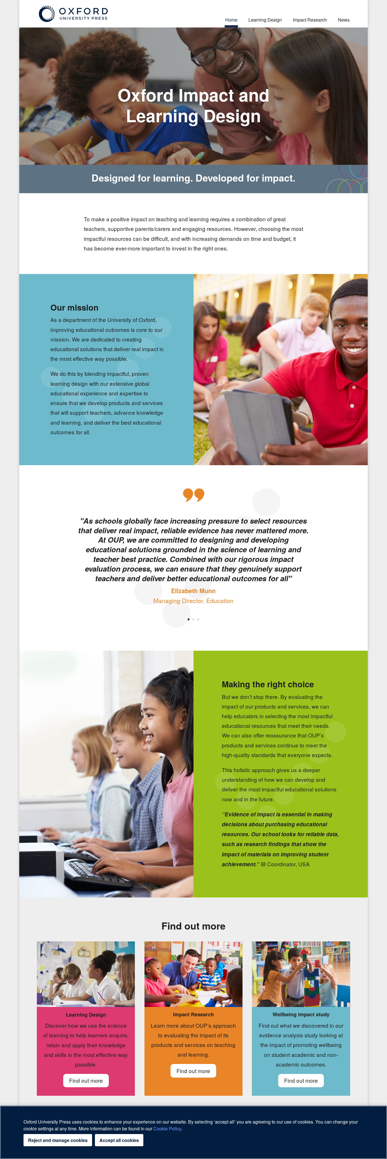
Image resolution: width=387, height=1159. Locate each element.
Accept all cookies (119, 1140)
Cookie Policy (167, 1128)
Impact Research (310, 19)
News (344, 19)
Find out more (86, 1080)
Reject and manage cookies (58, 1140)
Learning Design (265, 19)
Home (231, 19)
